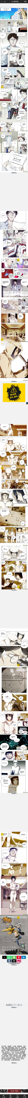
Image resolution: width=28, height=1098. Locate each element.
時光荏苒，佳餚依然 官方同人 (10, 1054)
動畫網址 (19, 1046)
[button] (4, 957)
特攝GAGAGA (16, 1058)
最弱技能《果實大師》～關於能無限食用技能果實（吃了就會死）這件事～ (13, 1050)
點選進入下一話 (13, 1005)
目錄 (25, 1)
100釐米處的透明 (15, 1060)
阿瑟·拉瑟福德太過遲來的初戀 (10, 1049)
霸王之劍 (17, 1047)
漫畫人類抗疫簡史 (9, 1047)
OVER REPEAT (15, 1051)
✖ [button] (27, 1088)
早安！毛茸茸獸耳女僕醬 (18, 1053)
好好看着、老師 (8, 1056)
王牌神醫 (23, 1047)
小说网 (14, 1046)
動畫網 (9, 1046)
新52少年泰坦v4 (10, 1057)
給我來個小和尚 (17, 1056)
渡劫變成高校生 (6, 1053)
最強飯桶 (22, 1051)
